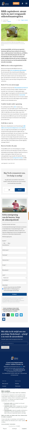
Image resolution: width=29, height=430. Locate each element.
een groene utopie (18, 158)
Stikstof (9, 21)
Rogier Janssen (24, 20)
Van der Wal (22, 95)
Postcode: (5, 255)
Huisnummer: (5, 260)
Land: (3, 275)
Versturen (5, 347)
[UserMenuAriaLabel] (22, 3)
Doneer (16, 3)
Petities (17, 383)
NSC (15, 107)
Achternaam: (5, 250)
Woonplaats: (5, 270)
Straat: (4, 265)
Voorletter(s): (6, 245)
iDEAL (21, 366)
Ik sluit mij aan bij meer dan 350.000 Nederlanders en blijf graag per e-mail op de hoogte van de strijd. (12, 288)
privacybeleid (4, 300)
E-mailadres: (5, 280)
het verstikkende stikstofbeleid (18, 70)
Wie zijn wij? (5, 383)
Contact (4, 386)
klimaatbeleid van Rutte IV (21, 87)
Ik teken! (14, 294)
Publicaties (17, 386)
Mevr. (9, 243)
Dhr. (4, 243)
